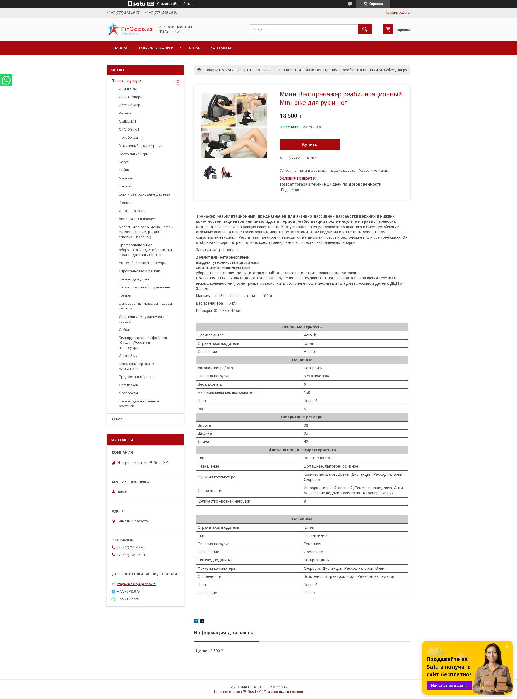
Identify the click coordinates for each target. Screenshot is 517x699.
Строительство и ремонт (139, 271)
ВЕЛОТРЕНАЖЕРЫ (283, 70)
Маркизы (126, 178)
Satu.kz (282, 687)
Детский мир (129, 356)
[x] (202, 622)
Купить (309, 144)
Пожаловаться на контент (283, 692)
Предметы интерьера (137, 377)
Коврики (125, 186)
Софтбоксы (128, 385)
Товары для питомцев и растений (139, 403)
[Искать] (365, 29)
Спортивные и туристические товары (143, 319)
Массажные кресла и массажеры (136, 366)
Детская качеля (132, 211)
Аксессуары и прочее (137, 219)
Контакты (220, 48)
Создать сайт (167, 4)
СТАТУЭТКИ (129, 129)
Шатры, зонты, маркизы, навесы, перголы (146, 305)
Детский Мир (129, 105)
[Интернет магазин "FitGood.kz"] (129, 34)
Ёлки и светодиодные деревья (144, 194)
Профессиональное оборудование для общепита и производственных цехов (145, 250)
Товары (125, 295)
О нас (195, 48)
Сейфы (125, 330)
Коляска (125, 203)
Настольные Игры (134, 154)
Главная (120, 48)
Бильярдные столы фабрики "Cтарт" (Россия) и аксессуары (143, 342)
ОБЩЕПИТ (128, 121)
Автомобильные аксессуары (143, 263)
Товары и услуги (156, 48)
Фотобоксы (128, 137)
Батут (123, 162)
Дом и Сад (128, 89)
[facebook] (196, 622)
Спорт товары (250, 70)
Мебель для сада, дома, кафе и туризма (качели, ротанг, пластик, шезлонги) (146, 232)
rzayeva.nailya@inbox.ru (136, 584)
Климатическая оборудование (144, 287)
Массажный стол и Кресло (141, 146)
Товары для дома (134, 279)
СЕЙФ (124, 170)
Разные (125, 113)
